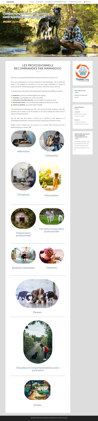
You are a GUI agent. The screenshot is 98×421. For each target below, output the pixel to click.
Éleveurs (37, 312)
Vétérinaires (23, 151)
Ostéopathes (51, 155)
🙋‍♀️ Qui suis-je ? (87, 2)
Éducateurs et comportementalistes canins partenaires (37, 369)
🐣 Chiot (31, 2)
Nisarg (65, 417)
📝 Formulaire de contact (75, 2)
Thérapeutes (23, 194)
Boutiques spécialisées (23, 267)
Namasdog (10, 2)
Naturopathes (52, 195)
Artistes (37, 405)
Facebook (76, 120)
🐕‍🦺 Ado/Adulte (39, 2)
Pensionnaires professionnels (23, 234)
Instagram (77, 112)
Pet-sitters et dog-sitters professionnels (51, 230)
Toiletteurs (51, 267)
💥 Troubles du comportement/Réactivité (55, 2)
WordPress (54, 417)
